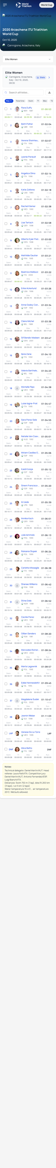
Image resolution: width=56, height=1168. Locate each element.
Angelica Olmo (28, 173)
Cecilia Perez (27, 616)
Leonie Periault (28, 156)
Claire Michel (27, 321)
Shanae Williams (29, 584)
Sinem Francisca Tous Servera (30, 485)
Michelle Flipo (27, 386)
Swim (30, 101)
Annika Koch (27, 518)
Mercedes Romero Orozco (30, 649)
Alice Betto (26, 748)
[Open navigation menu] (5, 5)
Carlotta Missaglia (30, 567)
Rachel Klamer (28, 206)
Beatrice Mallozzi (29, 271)
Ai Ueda (25, 502)
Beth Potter (27, 123)
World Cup (46, 4)
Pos (7, 101)
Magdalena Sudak (30, 699)
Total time (20, 101)
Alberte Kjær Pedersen (30, 239)
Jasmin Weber (28, 715)
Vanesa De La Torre (30, 731)
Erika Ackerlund (28, 288)
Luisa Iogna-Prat (29, 403)
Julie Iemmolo (28, 534)
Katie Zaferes (28, 189)
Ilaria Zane (26, 353)
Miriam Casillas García (30, 452)
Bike (45, 101)
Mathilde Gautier (29, 255)
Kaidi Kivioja (27, 469)
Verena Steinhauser (30, 140)
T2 (52, 101)
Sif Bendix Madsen (30, 337)
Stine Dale (26, 600)
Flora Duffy (26, 107)
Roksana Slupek (29, 551)
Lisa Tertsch (27, 222)
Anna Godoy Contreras (30, 304)
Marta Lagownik (29, 666)
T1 (38, 101)
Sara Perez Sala (29, 419)
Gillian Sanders (28, 633)
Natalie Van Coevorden (30, 436)
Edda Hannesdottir (30, 682)
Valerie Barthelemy (30, 370)
